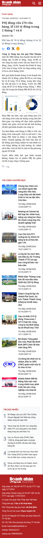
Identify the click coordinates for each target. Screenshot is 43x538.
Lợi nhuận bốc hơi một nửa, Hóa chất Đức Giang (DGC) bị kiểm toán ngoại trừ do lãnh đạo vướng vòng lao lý (23, 454)
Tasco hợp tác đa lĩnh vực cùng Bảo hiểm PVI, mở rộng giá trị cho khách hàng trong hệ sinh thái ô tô (22, 429)
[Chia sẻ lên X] (13, 48)
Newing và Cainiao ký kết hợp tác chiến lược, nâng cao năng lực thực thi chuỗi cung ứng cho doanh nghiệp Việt (29, 217)
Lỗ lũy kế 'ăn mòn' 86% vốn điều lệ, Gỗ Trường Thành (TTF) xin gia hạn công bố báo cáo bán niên (29, 260)
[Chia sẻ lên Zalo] (3, 48)
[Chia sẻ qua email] (18, 48)
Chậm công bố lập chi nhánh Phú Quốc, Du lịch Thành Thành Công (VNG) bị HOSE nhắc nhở (29, 299)
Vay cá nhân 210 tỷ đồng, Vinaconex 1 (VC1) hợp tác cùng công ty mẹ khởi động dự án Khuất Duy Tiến (28, 322)
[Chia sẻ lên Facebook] (8, 48)
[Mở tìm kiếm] (33, 3)
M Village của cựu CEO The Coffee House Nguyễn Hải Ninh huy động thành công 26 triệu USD (22, 417)
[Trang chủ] (21, 480)
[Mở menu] (39, 3)
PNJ (11, 57)
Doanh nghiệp (7, 14)
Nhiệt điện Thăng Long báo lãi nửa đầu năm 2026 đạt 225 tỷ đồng (29, 279)
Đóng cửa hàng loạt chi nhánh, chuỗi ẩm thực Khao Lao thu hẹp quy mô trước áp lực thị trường (22, 466)
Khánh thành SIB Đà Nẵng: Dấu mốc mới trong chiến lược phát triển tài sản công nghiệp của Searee (28, 384)
